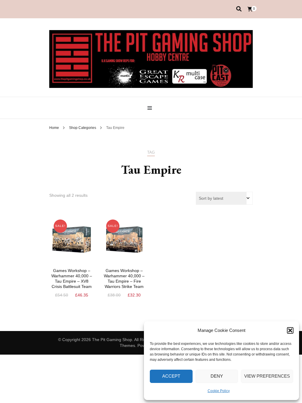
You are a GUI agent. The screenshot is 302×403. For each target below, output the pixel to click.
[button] (290, 330)
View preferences (267, 376)
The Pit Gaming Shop (112, 339)
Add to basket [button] (72, 246)
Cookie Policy (219, 391)
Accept (171, 376)
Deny (217, 376)
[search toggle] (239, 9)
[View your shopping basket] (250, 9)
